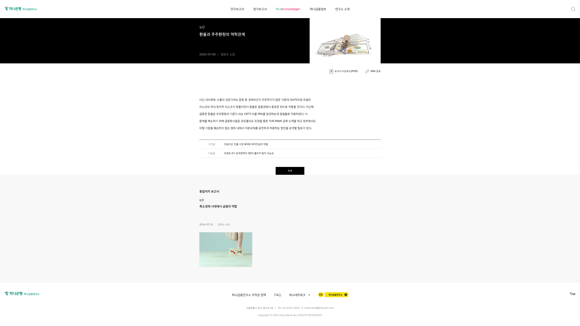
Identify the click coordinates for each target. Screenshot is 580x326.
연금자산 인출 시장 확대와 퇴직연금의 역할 (246, 144)
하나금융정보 (318, 9)
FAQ (277, 295)
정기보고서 (260, 9)
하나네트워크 (297, 295)
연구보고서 (237, 9)
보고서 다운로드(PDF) (346, 71)
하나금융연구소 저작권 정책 (249, 295)
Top (572, 294)
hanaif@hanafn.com (322, 308)
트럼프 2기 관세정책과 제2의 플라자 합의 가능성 (249, 153)
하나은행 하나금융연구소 (21, 8)
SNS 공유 (376, 71)
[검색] (573, 9)
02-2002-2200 (291, 308)
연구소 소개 (342, 9)
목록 (290, 170)
